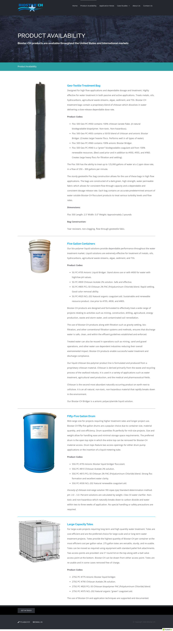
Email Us (38, 622)
